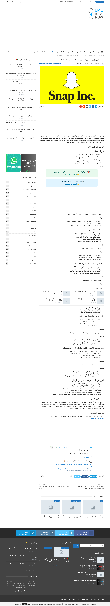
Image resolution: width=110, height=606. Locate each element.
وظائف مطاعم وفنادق (31, 242)
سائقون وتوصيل (32, 246)
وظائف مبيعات (33, 200)
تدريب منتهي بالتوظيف (76, 501)
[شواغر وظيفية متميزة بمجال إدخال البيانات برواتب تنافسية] (100, 301)
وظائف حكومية (33, 210)
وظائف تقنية (33, 207)
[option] (21, 103)
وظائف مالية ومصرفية (31, 196)
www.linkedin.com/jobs (97, 418)
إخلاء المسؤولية (76, 599)
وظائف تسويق (33, 203)
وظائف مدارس (33, 256)
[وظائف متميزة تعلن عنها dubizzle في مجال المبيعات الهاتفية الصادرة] (100, 293)
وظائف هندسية (33, 193)
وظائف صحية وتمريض (31, 221)
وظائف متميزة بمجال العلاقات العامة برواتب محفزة (21, 138)
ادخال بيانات (57, 501)
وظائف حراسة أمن (32, 249)
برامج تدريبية (33, 260)
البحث (103, 542)
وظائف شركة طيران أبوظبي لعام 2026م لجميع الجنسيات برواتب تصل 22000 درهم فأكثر (74, 1)
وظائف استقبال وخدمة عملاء (45, 63)
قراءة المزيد (18, 604)
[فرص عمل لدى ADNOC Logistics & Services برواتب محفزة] (66, 301)
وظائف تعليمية (33, 217)
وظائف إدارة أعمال (54, 63)
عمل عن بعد (33, 228)
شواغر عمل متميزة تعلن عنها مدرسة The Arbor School (21, 122)
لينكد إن (36, 52)
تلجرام (49, 52)
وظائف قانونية (33, 231)
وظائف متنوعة (33, 214)
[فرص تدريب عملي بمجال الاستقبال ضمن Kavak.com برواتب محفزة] (66, 293)
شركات (90, 52)
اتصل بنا (102, 599)
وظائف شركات (33, 186)
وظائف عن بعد (79, 52)
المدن (69, 52)
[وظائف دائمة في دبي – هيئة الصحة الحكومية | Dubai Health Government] (100, 560)
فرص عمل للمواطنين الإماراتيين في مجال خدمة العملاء (21, 116)
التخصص (59, 52)
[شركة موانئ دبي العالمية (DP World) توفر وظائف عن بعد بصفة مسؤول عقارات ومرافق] (100, 574)
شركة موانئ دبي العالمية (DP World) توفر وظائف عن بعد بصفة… (85, 573)
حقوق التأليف (85, 599)
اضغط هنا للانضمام (71, 174)
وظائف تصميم (33, 238)
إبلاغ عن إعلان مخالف (65, 599)
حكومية (98, 52)
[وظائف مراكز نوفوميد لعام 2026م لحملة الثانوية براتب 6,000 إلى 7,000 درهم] (63, 552)
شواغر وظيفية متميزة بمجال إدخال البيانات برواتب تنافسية (22, 563)
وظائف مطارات (32, 263)
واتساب (43, 52)
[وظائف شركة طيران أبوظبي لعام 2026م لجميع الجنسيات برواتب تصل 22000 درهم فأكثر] (100, 567)
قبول (25, 604)
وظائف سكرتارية (32, 235)
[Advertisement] (55, 35)
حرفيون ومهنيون (32, 224)
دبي (59, 63)
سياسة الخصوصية (94, 599)
